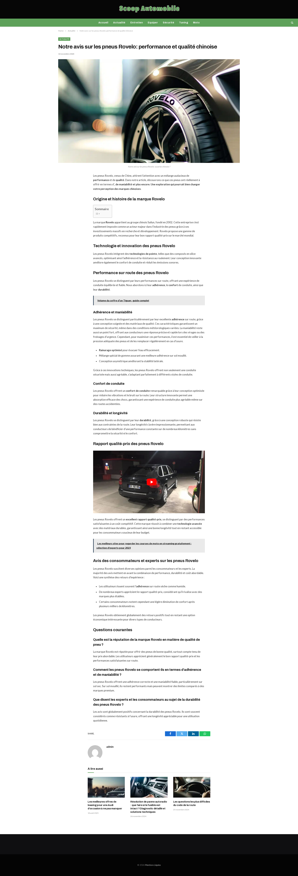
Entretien (136, 22)
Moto (196, 22)
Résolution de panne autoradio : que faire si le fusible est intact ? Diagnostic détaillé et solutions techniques (148, 806)
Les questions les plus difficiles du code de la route (191, 803)
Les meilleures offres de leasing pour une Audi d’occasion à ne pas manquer (105, 805)
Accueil (103, 22)
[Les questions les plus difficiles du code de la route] (191, 787)
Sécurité (168, 22)
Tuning (183, 22)
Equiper (153, 22)
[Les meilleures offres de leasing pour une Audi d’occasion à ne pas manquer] (106, 787)
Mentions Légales (153, 865)
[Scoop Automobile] (149, 9)
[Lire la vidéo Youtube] (151, 482)
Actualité (119, 22)
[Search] (291, 22)
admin (110, 746)
